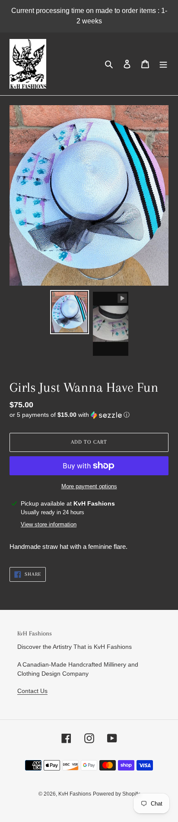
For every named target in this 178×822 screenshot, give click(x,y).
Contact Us (32, 690)
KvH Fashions (74, 794)
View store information (48, 524)
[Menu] (163, 64)
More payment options (89, 486)
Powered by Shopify (116, 794)
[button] (70, 415)
